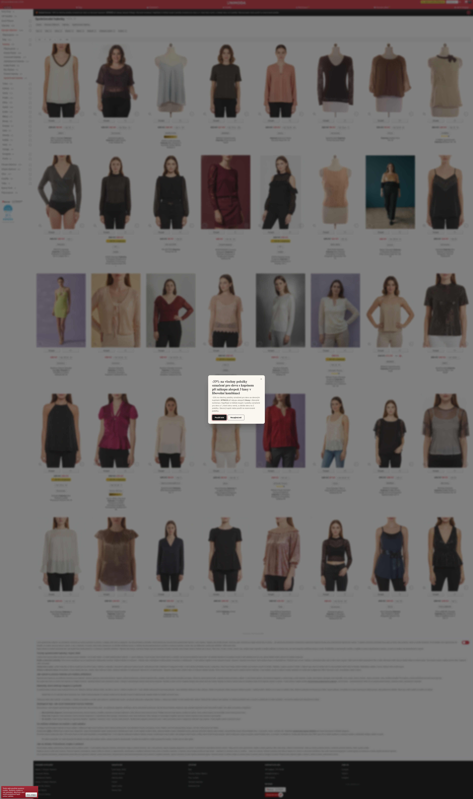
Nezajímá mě (236, 417)
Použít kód (219, 417)
